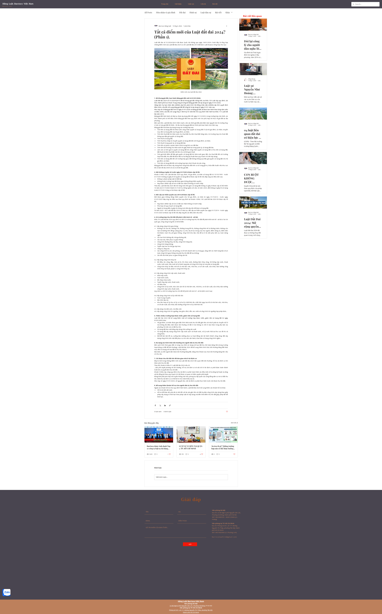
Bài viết (218, 12)
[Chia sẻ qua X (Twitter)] (160, 405)
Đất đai (182, 12)
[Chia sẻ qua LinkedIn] (165, 405)
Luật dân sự (206, 12)
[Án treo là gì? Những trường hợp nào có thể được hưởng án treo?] (223, 434)
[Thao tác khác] (227, 26)
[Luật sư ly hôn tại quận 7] (191, 434)
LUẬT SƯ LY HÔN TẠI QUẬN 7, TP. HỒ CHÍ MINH (190, 447)
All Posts (148, 12)
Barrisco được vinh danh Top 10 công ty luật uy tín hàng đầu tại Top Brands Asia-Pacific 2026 (158, 447)
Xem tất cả (234, 423)
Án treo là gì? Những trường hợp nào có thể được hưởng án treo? (222, 447)
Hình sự (193, 12)
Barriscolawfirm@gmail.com (224, 537)
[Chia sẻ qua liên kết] (170, 405)
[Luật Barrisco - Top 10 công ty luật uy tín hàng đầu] (158, 434)
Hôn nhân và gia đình (165, 12)
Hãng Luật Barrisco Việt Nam (17, 3)
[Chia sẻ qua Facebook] (155, 405)
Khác (228, 12)
